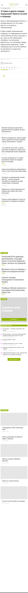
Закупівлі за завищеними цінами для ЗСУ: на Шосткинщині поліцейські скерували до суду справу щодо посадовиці (13, 180)
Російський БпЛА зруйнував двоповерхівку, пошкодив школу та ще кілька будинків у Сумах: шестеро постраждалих (14, 259)
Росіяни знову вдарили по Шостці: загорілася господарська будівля (13, 200)
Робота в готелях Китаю (10, 481)
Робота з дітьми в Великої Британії (11, 460)
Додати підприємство (14, 359)
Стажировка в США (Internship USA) (12, 428)
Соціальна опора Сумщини (11, 309)
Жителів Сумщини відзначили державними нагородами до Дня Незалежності (13, 129)
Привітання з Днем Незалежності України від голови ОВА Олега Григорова (13, 191)
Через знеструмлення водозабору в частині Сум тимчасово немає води (14, 170)
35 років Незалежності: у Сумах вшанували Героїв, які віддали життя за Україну (12, 160)
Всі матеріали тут (14, 319)
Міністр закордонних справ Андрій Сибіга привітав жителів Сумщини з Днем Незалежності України (14, 139)
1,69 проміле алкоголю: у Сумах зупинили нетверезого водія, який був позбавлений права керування (14, 149)
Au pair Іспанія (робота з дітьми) (13, 501)
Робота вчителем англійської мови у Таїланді (12, 438)
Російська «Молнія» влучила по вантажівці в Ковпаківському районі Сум (14, 290)
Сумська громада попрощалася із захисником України (13, 279)
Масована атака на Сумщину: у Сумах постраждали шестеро (14, 270)
